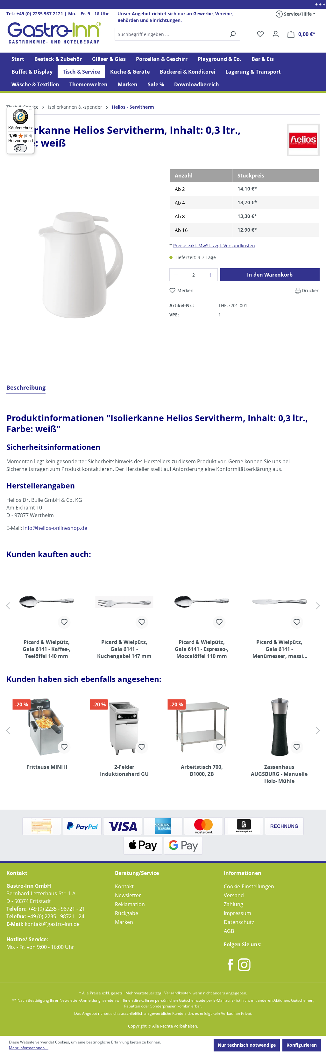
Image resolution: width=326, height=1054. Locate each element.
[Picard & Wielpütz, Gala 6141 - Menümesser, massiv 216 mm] (279, 602)
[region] (81, 269)
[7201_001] (81, 264)
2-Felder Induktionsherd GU (124, 770)
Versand (234, 895)
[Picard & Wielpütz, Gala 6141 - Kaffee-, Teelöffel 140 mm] (47, 602)
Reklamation (130, 904)
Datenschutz (239, 922)
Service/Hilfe (297, 14)
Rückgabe (126, 913)
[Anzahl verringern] (176, 274)
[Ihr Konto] (275, 34)
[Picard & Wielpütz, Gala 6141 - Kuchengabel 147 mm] (124, 602)
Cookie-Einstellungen (249, 886)
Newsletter (128, 895)
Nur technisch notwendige (247, 1045)
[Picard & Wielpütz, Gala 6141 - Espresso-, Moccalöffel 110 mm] (202, 602)
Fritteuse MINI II (46, 766)
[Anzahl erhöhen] (211, 274)
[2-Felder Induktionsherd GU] (124, 727)
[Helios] (303, 140)
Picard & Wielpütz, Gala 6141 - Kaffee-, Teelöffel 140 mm (47, 649)
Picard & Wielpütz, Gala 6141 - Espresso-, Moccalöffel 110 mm (202, 649)
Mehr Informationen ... (28, 1047)
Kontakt (124, 886)
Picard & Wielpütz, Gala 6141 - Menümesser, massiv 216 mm (279, 649)
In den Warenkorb (270, 274)
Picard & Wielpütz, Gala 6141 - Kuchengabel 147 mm (124, 649)
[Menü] (30, 110)
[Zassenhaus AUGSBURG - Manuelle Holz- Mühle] (279, 727)
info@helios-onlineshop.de (55, 527)
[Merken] (64, 622)
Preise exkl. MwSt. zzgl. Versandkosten (214, 245)
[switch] (20, 148)
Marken (124, 922)
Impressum (237, 913)
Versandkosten (177, 993)
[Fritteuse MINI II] (47, 727)
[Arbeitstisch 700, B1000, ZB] (202, 727)
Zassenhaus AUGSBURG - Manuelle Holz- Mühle (279, 773)
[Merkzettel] (260, 34)
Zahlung (233, 904)
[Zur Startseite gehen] (54, 33)
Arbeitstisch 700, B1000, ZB (202, 770)
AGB (229, 931)
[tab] (26, 388)
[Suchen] (177, 34)
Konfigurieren (302, 1045)
